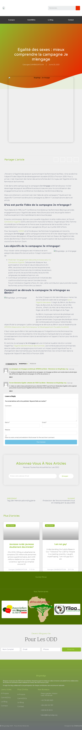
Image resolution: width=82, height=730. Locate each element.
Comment (8, 406)
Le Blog (50, 20)
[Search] (78, 8)
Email (44, 422)
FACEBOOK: (33, 363)
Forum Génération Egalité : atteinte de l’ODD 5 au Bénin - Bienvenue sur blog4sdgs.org (37, 383)
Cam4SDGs (31, 20)
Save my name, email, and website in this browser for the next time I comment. (30, 437)
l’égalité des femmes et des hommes (29, 346)
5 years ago (71, 369)
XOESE (21, 231)
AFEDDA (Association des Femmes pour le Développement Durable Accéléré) (36, 327)
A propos (11, 20)
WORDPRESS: (23, 363)
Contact (71, 20)
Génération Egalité (12, 222)
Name (7, 422)
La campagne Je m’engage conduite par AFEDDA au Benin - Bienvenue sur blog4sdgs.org (38, 369)
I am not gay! (60, 544)
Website (7, 430)
